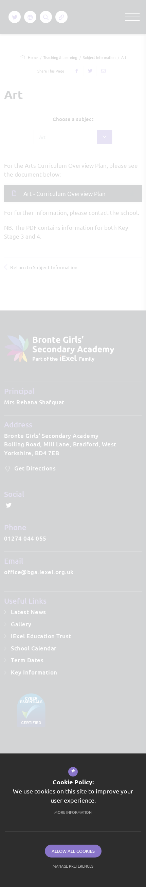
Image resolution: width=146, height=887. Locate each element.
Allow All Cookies (73, 851)
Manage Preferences (73, 866)
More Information (73, 812)
